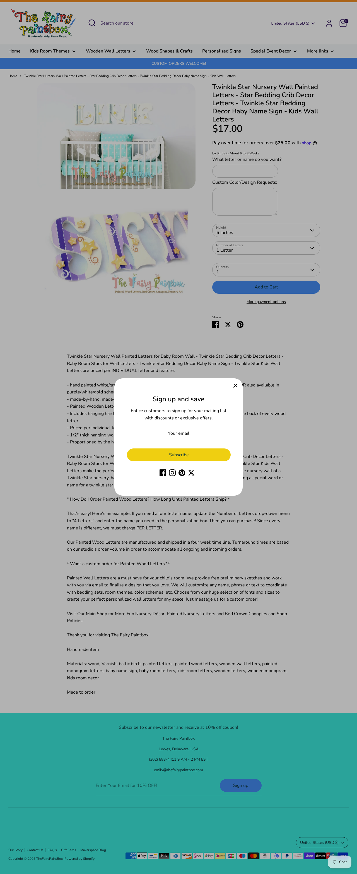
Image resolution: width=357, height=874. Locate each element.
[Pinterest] (181, 472)
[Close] (235, 385)
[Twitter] (191, 472)
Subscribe (179, 455)
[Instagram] (172, 472)
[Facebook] (163, 472)
